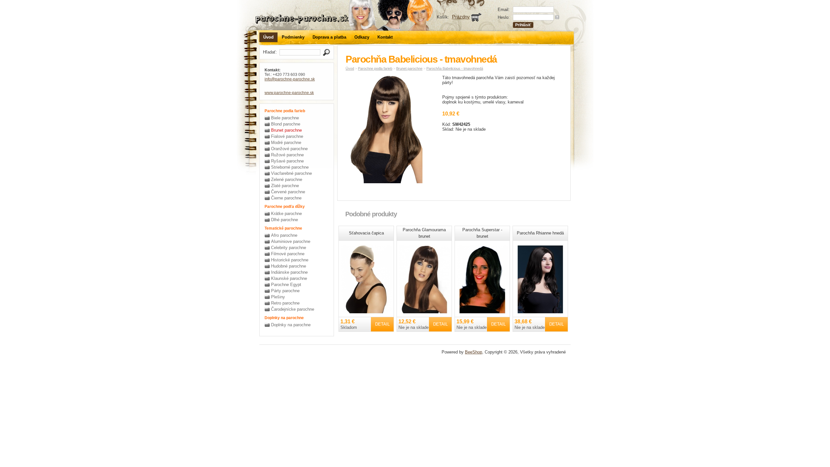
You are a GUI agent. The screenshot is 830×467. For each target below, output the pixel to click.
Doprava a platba (329, 37)
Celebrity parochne (288, 247)
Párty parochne (285, 290)
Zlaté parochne (285, 185)
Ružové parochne (287, 154)
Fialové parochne (287, 136)
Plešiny (278, 296)
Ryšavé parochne (287, 161)
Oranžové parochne (289, 148)
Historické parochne (289, 259)
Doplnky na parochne (291, 324)
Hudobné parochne (288, 266)
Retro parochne (285, 303)
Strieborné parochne (290, 167)
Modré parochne (286, 142)
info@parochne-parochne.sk (290, 79)
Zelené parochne (286, 179)
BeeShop (473, 352)
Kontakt (385, 37)
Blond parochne (285, 124)
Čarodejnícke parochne (292, 309)
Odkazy (361, 37)
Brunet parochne (286, 130)
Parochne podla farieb (375, 68)
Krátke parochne (286, 213)
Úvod (268, 37)
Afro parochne (284, 235)
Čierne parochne (286, 198)
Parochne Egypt (286, 284)
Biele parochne (285, 117)
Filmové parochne (287, 253)
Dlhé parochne (284, 219)
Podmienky (293, 37)
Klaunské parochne (289, 278)
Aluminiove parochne (290, 241)
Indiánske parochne (289, 272)
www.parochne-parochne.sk (289, 92)
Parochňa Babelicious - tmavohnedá (454, 68)
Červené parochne (288, 191)
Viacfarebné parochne (291, 173)
